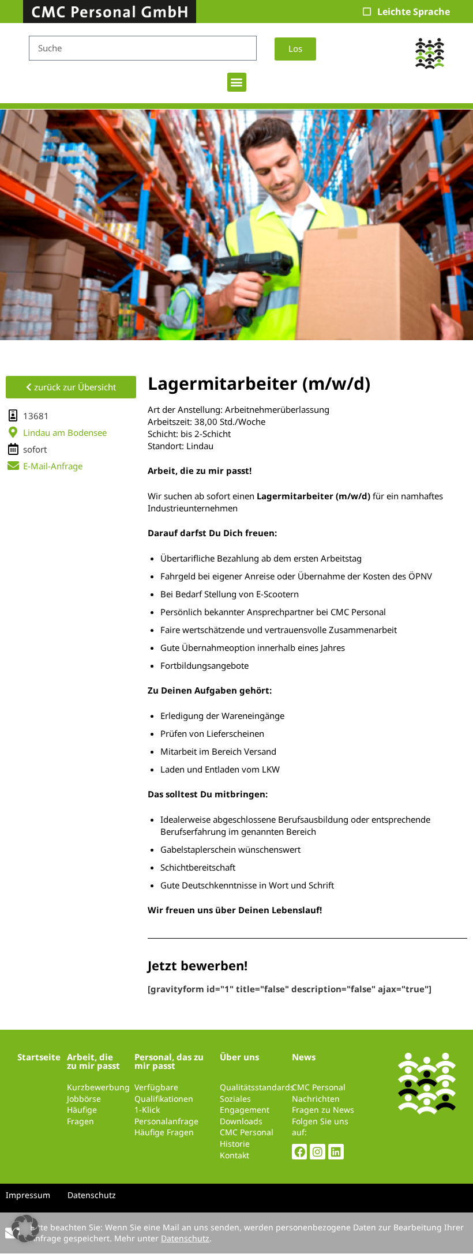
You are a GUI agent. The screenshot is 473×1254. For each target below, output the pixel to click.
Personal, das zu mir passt (169, 1061)
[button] (236, 82)
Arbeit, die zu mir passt (93, 1061)
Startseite (39, 1057)
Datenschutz (185, 1238)
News (304, 1057)
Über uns (239, 1057)
